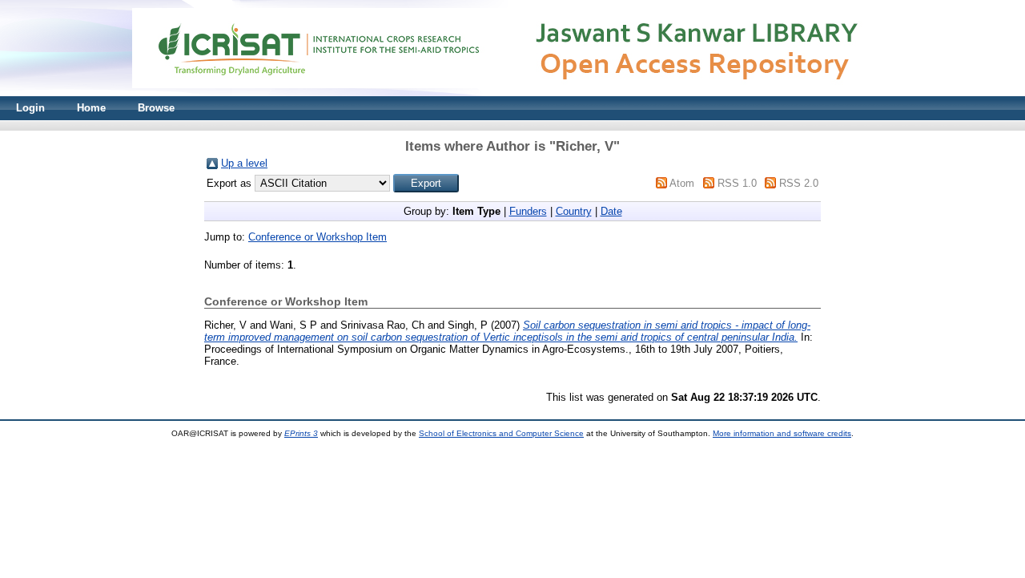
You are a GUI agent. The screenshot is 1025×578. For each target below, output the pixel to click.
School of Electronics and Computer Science (501, 433)
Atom (681, 183)
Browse (156, 108)
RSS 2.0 (798, 183)
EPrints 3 (301, 433)
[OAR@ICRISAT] (512, 93)
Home (91, 108)
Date (611, 211)
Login (30, 108)
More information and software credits (782, 433)
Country (574, 211)
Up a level (244, 163)
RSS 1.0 (737, 183)
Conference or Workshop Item (317, 237)
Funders (528, 211)
